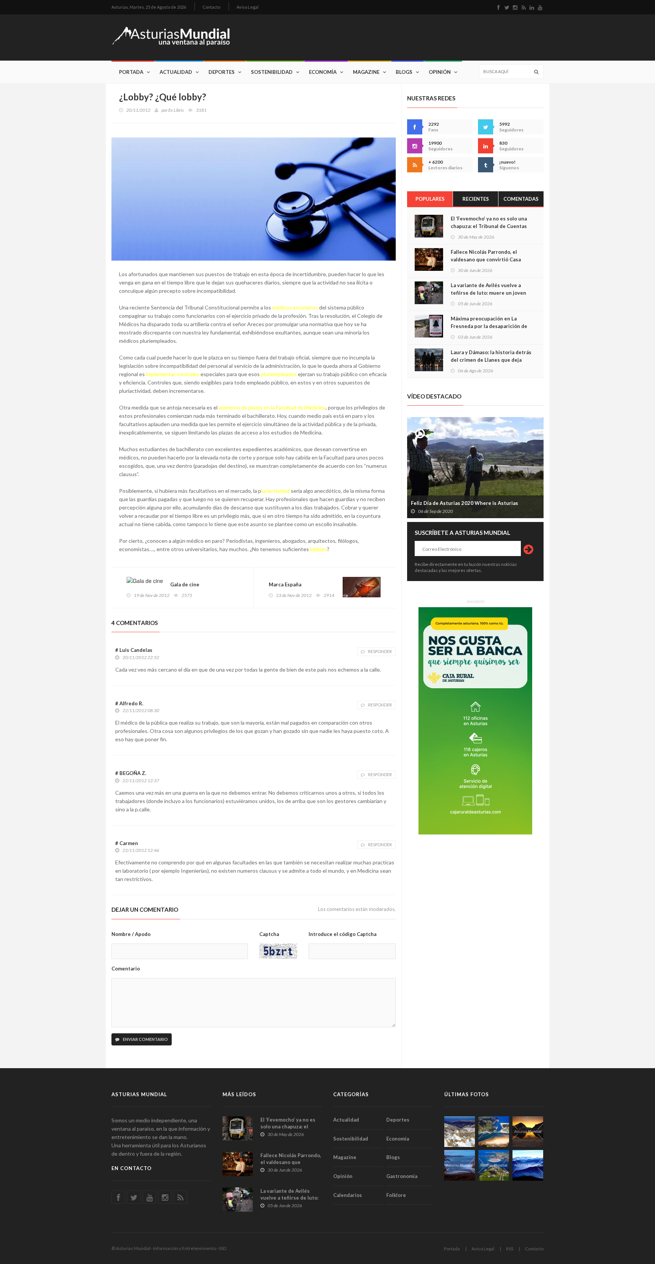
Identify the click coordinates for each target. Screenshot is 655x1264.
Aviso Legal (248, 7)
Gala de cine (184, 584)
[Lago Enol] (527, 1131)
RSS (509, 1249)
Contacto (211, 7)
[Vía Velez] (459, 1165)
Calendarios (347, 1195)
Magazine (366, 72)
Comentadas (521, 199)
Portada (131, 72)
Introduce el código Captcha (342, 934)
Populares (430, 199)
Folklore (396, 1195)
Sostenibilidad (272, 72)
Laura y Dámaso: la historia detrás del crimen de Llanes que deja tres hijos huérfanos (491, 359)
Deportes (221, 72)
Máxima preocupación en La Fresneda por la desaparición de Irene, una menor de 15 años (489, 326)
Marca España (285, 584)
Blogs (404, 72)
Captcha (269, 934)
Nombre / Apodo (130, 934)
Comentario (125, 969)
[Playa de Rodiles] (493, 1131)
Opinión (440, 72)
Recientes (475, 199)
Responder (380, 651)
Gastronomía (401, 1176)
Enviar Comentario (145, 1039)
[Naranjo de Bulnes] (459, 1131)
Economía (323, 72)
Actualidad (176, 72)
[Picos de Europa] (527, 1165)
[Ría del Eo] (493, 1165)
